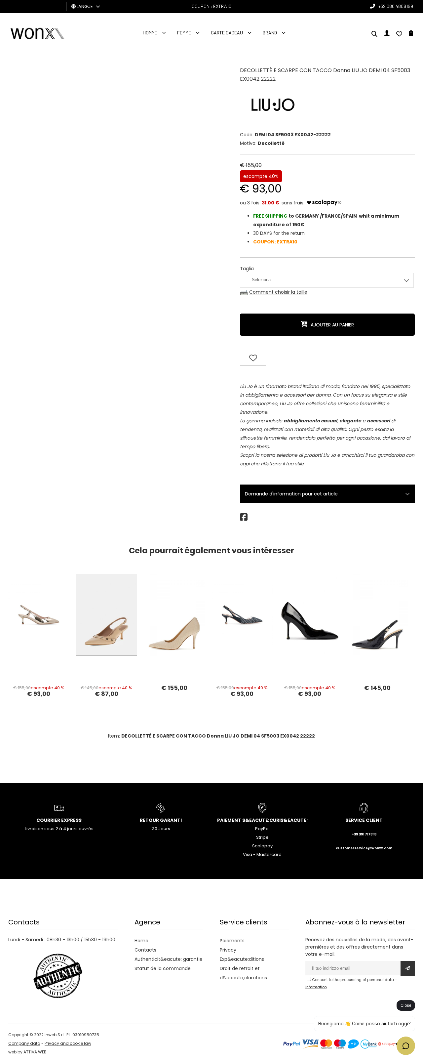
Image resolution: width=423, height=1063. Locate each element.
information (316, 987)
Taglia (247, 268)
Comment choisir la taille (278, 292)
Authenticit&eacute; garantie (169, 959)
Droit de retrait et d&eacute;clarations (243, 973)
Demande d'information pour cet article (291, 493)
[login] (387, 34)
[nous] (399, 34)
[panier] (411, 34)
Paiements (232, 940)
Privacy (228, 950)
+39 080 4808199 (395, 6)
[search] (374, 34)
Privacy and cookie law (68, 1043)
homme (150, 32)
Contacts (145, 950)
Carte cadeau (227, 32)
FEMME (184, 32)
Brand (270, 32)
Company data (24, 1043)
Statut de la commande (163, 968)
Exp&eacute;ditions (242, 959)
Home (141, 940)
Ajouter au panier (332, 324)
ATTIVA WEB (35, 1052)
